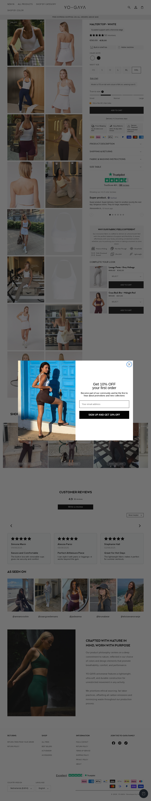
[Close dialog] (129, 364)
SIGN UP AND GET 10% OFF (104, 415)
